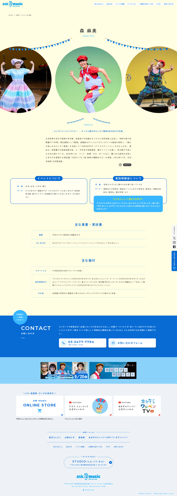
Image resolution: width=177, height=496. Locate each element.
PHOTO (127, 165)
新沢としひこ (55, 437)
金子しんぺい (121, 437)
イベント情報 (80, 446)
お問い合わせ (119, 446)
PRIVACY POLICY (145, 493)
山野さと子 (70, 437)
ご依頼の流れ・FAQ (95, 446)
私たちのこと (57, 446)
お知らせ (69, 446)
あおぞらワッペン (97, 437)
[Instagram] (120, 164)
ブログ (108, 446)
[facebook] (174, 246)
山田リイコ (110, 437)
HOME (10, 15)
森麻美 (81, 437)
